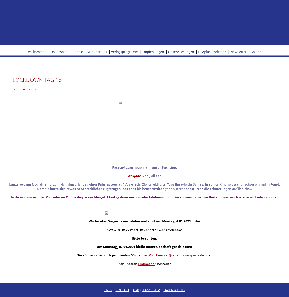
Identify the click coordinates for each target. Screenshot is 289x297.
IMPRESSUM (151, 290)
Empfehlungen (153, 52)
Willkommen (37, 52)
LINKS (108, 290)
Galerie (256, 52)
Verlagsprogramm (124, 52)
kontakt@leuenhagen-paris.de (180, 255)
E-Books (78, 52)
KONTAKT (122, 290)
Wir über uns (97, 52)
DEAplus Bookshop (212, 52)
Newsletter (238, 52)
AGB (136, 290)
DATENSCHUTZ (174, 290)
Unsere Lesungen (181, 52)
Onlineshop (59, 52)
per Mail (149, 255)
